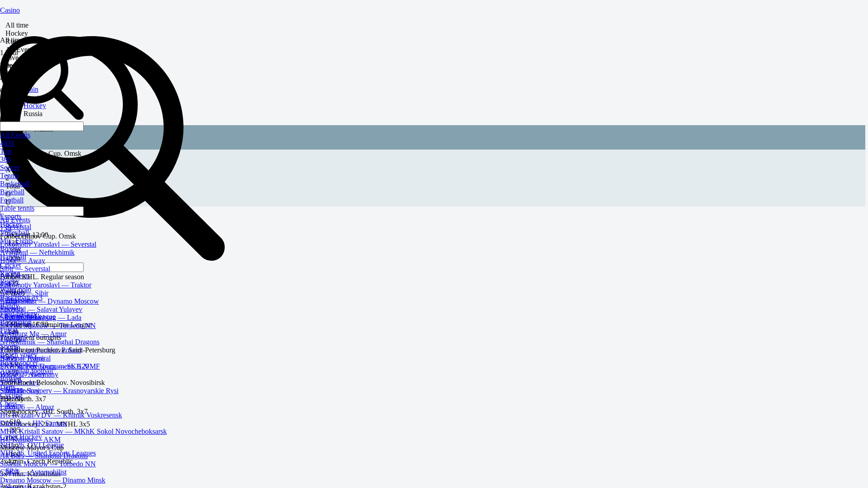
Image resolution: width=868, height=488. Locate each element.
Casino (10, 10)
